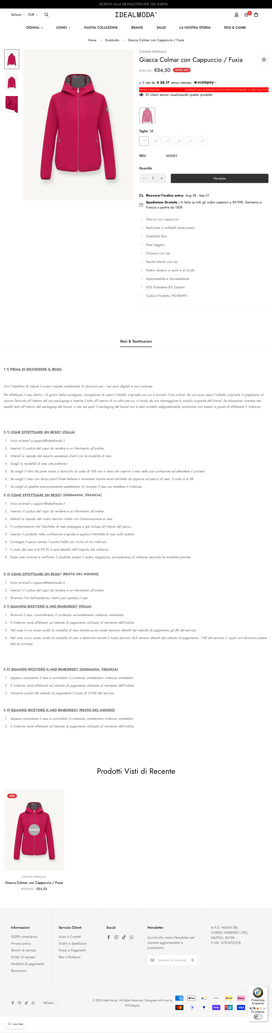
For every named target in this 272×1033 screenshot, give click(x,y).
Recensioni (18, 970)
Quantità (145, 168)
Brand (137, 27)
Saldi (161, 27)
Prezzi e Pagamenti (72, 950)
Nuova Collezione (101, 27)
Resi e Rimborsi (70, 957)
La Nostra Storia (195, 27)
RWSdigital (132, 1005)
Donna (32, 27)
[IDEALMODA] (135, 14)
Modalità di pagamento (27, 963)
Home (92, 40)
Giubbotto (112, 40)
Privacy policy (21, 943)
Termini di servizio (23, 950)
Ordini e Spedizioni (73, 943)
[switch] (258, 1016)
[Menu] (265, 987)
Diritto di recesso (23, 957)
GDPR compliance (24, 936)
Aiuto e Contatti (70, 936)
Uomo (61, 27)
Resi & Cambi (235, 27)
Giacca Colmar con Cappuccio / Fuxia (34, 882)
